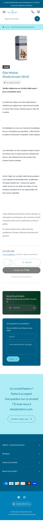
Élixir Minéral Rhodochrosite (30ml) (22, 27)
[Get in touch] (33, 12)
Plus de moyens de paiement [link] (21, 276)
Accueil (7, 27)
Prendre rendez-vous (19, 419)
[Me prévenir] (34, 308)
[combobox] (21, 18)
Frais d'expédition (9, 254)
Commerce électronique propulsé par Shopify (21, 514)
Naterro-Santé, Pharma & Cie (23, 512)
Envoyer (11, 359)
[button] (4, 12)
